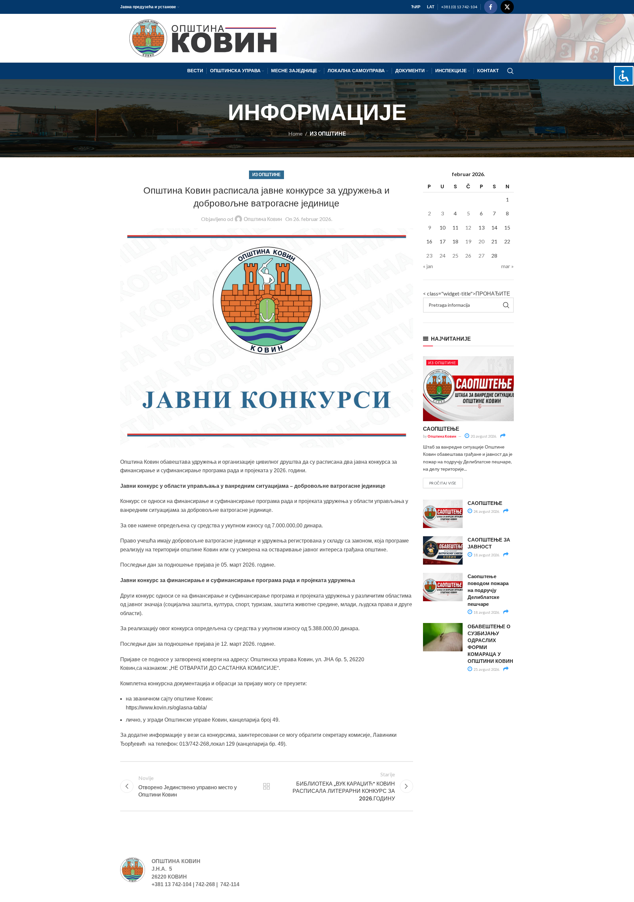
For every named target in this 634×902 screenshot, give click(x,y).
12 (468, 227)
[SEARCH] (506, 305)
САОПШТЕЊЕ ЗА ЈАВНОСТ (489, 543)
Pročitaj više (442, 483)
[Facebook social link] (490, 7)
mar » (507, 266)
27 (481, 255)
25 (455, 255)
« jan (428, 266)
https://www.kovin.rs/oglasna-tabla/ (166, 707)
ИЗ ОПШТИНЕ (328, 133)
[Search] (510, 71)
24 (442, 255)
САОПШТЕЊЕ (441, 428)
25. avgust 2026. (486, 669)
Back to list (266, 786)
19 (468, 241)
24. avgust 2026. (486, 511)
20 (481, 241)
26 (468, 255)
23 (429, 255)
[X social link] (507, 7)
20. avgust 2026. (483, 436)
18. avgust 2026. (486, 555)
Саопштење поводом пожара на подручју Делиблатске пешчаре (488, 590)
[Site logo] (200, 37)
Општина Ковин (263, 219)
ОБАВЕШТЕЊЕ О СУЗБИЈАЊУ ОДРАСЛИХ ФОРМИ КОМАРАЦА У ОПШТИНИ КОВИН (490, 644)
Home (295, 133)
